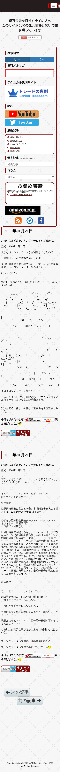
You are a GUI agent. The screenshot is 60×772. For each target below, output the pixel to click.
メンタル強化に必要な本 (21, 194)
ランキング (24, 240)
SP (42, 59)
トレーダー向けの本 (19, 192)
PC (19, 59)
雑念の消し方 (16, 141)
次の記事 (19, 692)
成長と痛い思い (17, 137)
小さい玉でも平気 (18, 144)
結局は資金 (15, 147)
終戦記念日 (15, 151)
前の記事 (27, 700)
